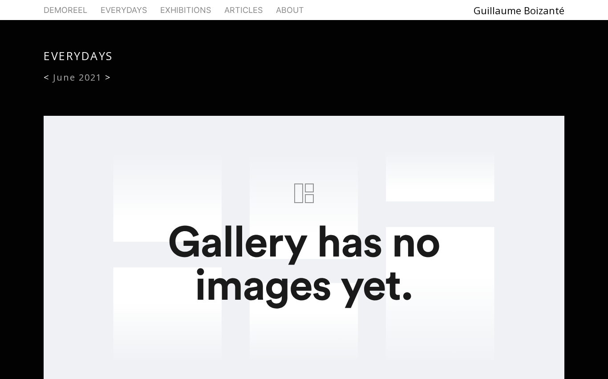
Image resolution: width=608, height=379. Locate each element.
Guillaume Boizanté (519, 10)
